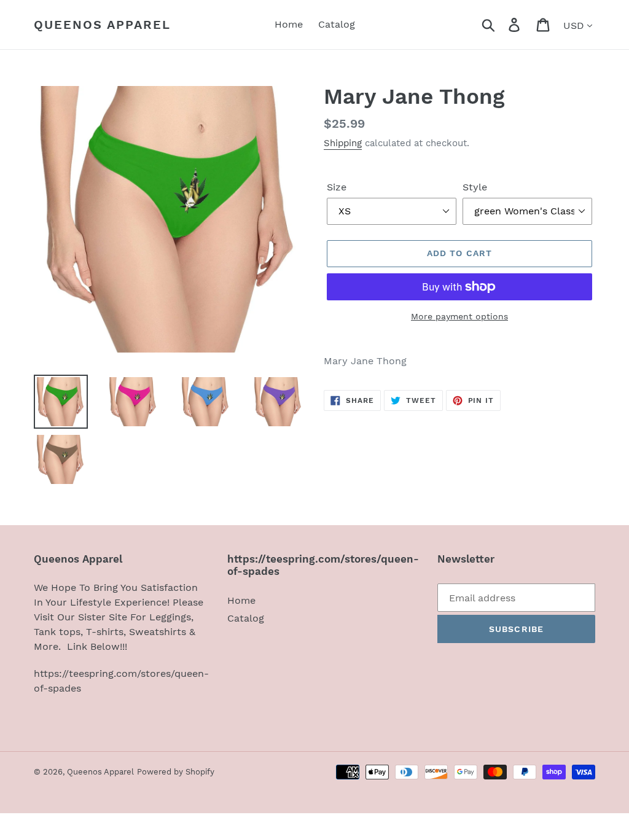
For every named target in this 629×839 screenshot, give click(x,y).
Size (336, 187)
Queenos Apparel (102, 24)
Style (475, 187)
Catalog (245, 618)
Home (241, 600)
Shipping (343, 143)
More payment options (459, 316)
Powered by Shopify (175, 771)
